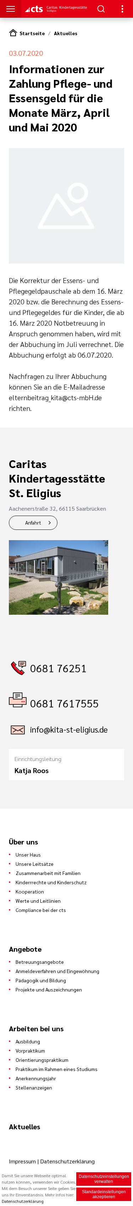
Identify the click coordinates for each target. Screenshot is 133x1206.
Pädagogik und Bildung (41, 980)
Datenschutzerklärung (67, 1161)
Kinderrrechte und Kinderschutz (51, 882)
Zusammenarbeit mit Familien (48, 873)
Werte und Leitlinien (38, 900)
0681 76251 (58, 668)
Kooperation (30, 891)
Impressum (23, 1161)
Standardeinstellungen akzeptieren (104, 1194)
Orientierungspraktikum (42, 1059)
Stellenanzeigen (34, 1087)
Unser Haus (28, 854)
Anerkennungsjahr (36, 1078)
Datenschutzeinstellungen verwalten (104, 1179)
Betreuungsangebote (40, 961)
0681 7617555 (64, 703)
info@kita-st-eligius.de (69, 729)
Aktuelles (65, 33)
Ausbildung (28, 1041)
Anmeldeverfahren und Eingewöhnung (57, 971)
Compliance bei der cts (41, 910)
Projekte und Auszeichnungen (49, 989)
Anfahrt (33, 522)
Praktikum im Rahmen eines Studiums (57, 1069)
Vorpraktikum (30, 1050)
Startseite (32, 33)
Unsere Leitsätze (35, 863)
